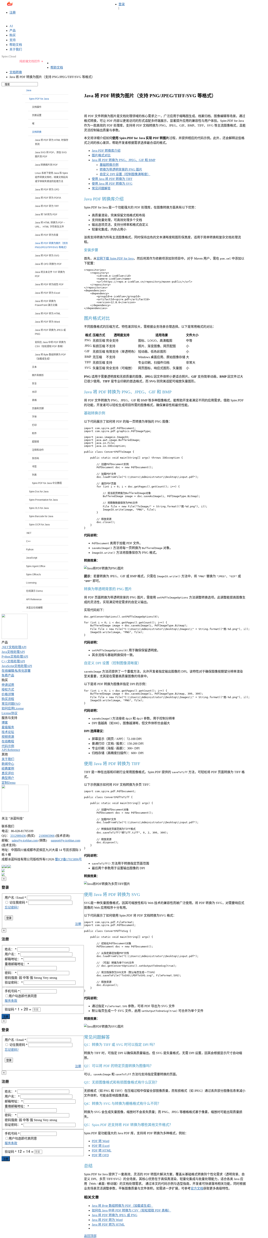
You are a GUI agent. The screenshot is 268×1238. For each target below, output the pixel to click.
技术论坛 (8, 732)
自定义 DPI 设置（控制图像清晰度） (125, 174)
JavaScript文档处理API (17, 666)
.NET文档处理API (14, 647)
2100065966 (47, 835)
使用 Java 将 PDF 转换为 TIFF (112, 179)
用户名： (12, 954)
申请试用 (8, 684)
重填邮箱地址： (17, 964)
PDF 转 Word (100, 1141)
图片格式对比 (101, 155)
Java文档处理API (13, 651)
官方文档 (197, 1188)
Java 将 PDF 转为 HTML (108, 1224)
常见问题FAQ (11, 703)
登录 (122, 4)
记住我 (14, 902)
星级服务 (8, 727)
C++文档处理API (13, 661)
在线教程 (8, 741)
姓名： (10, 949)
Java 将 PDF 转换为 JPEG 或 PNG (114, 1215)
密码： (10, 973)
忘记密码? (12, 907)
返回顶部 (90, 1236)
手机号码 (12, 991)
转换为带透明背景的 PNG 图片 (121, 169)
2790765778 (75, 5)
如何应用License (13, 708)
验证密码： (14, 982)
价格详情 (8, 694)
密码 (23, 902)
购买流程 (8, 699)
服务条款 (11, 1000)
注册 (12, 12)
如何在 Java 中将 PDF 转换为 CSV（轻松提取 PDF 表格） (131, 1210)
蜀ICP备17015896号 (68, 859)
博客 (5, 722)
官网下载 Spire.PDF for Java (115, 258)
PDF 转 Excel (100, 1145)
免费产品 (8, 675)
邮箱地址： (14, 959)
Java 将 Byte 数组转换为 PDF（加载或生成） (122, 1205)
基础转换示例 (109, 164)
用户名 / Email (15, 897)
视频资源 (8, 736)
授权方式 (8, 689)
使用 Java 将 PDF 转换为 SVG (112, 183)
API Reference (11, 750)
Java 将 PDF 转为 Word (107, 1219)
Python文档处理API (15, 656)
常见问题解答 (101, 188)
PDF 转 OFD (100, 1155)
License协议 (9, 713)
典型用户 (8, 778)
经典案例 (8, 768)
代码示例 (8, 746)
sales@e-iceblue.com (17, 5)
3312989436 (18, 835)
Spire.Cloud (9, 56)
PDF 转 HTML (101, 1150)
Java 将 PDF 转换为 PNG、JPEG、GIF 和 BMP (123, 160)
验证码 (10, 1009)
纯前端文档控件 (29, 61)
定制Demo (8, 782)
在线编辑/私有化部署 (16, 670)
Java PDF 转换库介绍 (106, 150)
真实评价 (8, 773)
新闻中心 (8, 763)
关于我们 (8, 759)
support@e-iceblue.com (65, 840)
